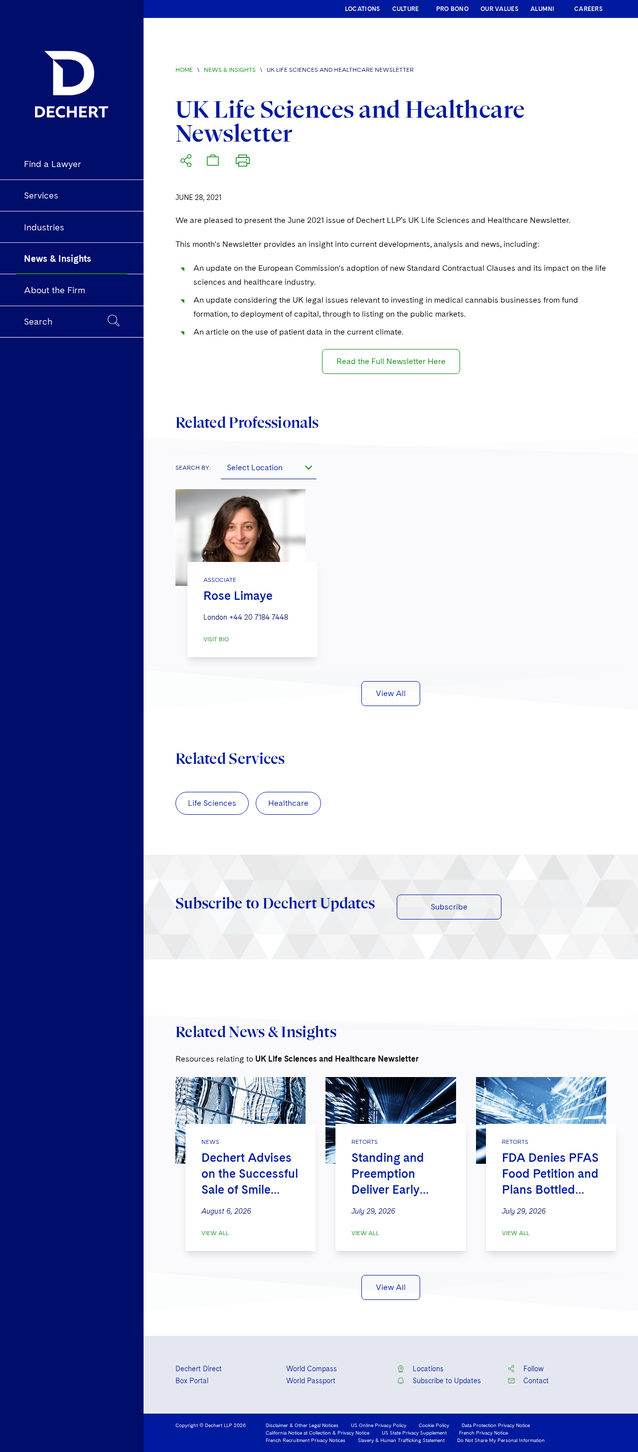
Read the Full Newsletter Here (391, 361)
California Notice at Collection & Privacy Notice (317, 1433)
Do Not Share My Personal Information (501, 1440)
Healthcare (288, 803)
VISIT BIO (216, 639)
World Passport (310, 1381)
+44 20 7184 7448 (258, 617)
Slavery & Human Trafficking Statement (401, 1440)
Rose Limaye (238, 595)
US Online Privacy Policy (378, 1425)
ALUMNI (542, 8)
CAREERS (588, 8)
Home (184, 69)
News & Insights (230, 69)
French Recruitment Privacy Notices (305, 1440)
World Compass (311, 1369)
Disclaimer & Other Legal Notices (302, 1425)
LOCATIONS (362, 8)
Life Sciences (212, 803)
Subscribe (449, 906)
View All (391, 693)
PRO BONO (452, 8)
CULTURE (405, 8)
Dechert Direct (198, 1369)
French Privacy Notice (483, 1433)
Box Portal (191, 1381)
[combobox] (269, 467)
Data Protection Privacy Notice (496, 1425)
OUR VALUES (499, 8)
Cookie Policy (434, 1425)
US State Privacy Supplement (414, 1433)
